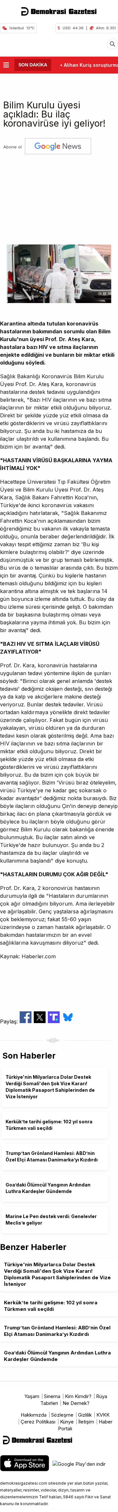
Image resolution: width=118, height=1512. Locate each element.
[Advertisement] (59, 197)
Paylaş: (9, 1021)
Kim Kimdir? (78, 1396)
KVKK (102, 1415)
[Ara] (112, 43)
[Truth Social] (55, 1021)
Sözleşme (62, 1415)
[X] (40, 1021)
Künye (67, 1422)
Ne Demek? (76, 1403)
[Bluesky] (68, 1021)
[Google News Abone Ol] (58, 147)
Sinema (52, 1396)
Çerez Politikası (38, 1422)
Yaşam (31, 1396)
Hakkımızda (34, 1415)
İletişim (86, 1422)
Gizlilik (85, 1415)
